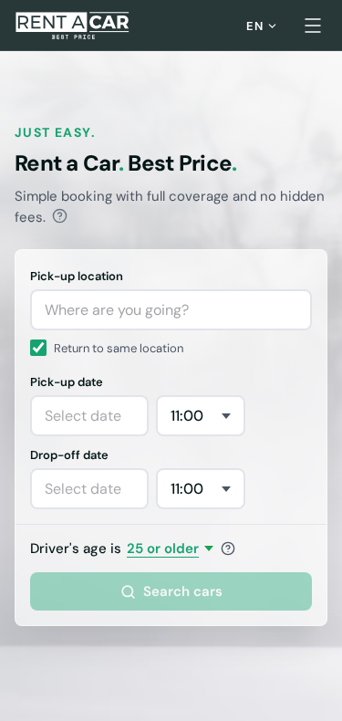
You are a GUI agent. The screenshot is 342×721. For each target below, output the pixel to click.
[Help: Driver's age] (228, 548)
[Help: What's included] (59, 216)
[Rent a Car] (73, 25)
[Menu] (312, 25)
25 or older (163, 548)
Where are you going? (117, 309)
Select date (83, 415)
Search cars (183, 591)
